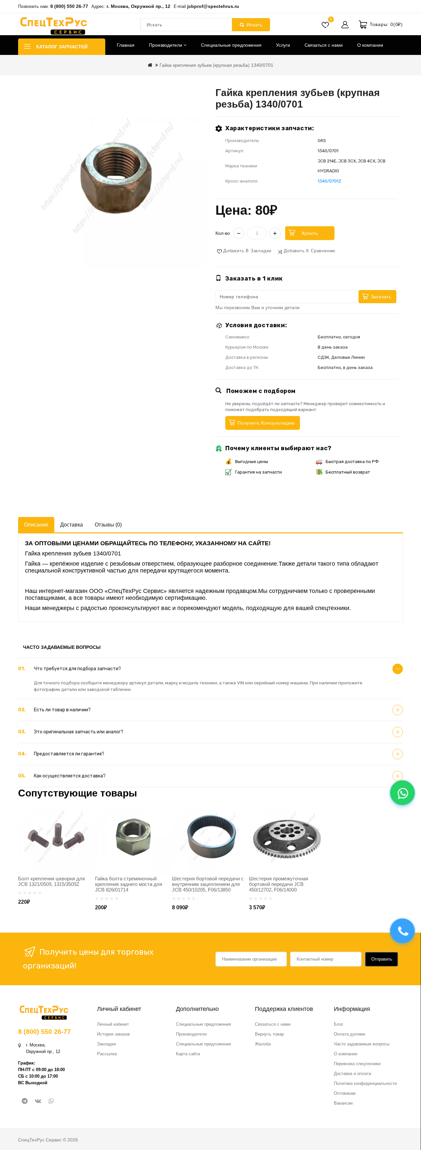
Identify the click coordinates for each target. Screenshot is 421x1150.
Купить (310, 233)
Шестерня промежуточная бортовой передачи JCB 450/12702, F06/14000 (278, 884)
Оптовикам (345, 1093)
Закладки (106, 1043)
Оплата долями (349, 1034)
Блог (338, 1024)
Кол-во (222, 233)
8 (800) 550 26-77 (69, 6)
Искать (254, 24)
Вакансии (343, 1103)
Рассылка (107, 1053)
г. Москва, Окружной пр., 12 (138, 6)
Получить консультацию (266, 423)
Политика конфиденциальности (365, 1083)
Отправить (381, 959)
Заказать (381, 296)
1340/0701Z (329, 181)
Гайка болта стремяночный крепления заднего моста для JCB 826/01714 (128, 884)
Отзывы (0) (108, 524)
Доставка (71, 524)
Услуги (283, 45)
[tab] (210, 669)
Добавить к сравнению (309, 250)
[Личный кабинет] (345, 24)
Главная (126, 45)
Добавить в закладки (247, 250)
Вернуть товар (269, 1034)
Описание (36, 524)
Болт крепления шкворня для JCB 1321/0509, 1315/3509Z (51, 881)
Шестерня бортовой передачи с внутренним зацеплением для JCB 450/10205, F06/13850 (208, 884)
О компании (370, 45)
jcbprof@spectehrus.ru (213, 6)
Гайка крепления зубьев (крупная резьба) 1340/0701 (216, 65)
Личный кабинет (113, 1024)
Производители (166, 45)
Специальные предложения (231, 45)
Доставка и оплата (352, 1073)
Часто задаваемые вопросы (361, 1043)
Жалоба (263, 1043)
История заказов (113, 1034)
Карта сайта (188, 1053)
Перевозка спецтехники (357, 1063)
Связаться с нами (324, 45)
